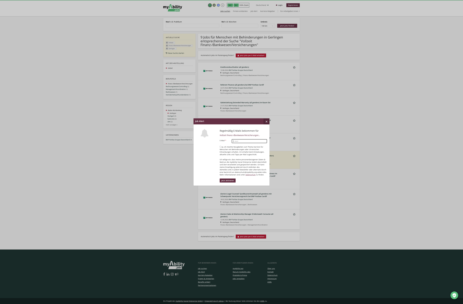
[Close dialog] (266, 121)
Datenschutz (250, 175)
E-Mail (223, 140)
